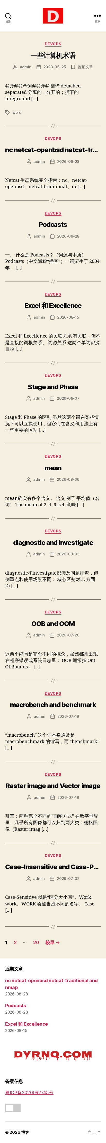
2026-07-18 (68, 797)
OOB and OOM (52, 623)
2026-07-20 (68, 635)
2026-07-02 (68, 878)
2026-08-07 (68, 398)
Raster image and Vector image (53, 786)
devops (53, 44)
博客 (25, 1132)
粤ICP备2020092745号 (29, 1092)
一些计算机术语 (53, 55)
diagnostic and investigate (53, 542)
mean (53, 468)
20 (36, 942)
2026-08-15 (68, 317)
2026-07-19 (68, 716)
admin (25, 66)
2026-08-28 (68, 161)
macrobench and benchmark (53, 705)
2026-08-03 (68, 554)
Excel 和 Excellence (53, 305)
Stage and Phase (53, 387)
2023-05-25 (54, 66)
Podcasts (53, 224)
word (17, 112)
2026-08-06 (68, 479)
